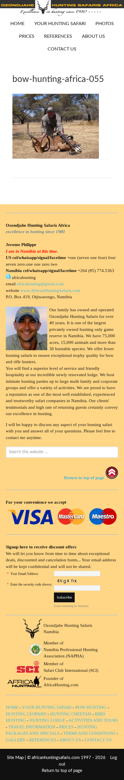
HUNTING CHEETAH (70, 714)
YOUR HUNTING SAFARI (58, 23)
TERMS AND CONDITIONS (89, 733)
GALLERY (15, 740)
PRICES (24, 36)
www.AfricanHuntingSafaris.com (50, 290)
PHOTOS (102, 23)
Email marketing (63, 606)
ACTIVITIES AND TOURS (93, 720)
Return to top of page (62, 770)
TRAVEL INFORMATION (31, 727)
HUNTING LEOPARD (26, 714)
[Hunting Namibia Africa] (62, 14)
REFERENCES (58, 36)
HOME (17, 23)
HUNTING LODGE (47, 720)
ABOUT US (93, 36)
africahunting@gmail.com (40, 284)
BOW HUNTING (91, 707)
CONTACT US (62, 49)
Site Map (15, 757)
